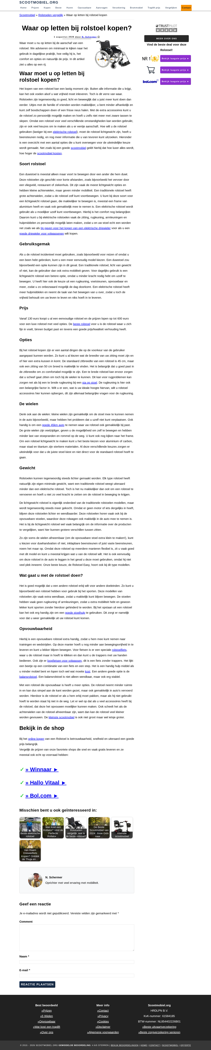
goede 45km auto (53, 425)
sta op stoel (89, 382)
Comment (26, 921)
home (144, 1045)
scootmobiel (78, 147)
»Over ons (46, 1032)
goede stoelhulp (75, 612)
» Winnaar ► (42, 769)
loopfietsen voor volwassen (64, 660)
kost (87, 671)
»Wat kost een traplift (46, 1026)
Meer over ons (166, 38)
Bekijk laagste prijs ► (175, 58)
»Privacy (102, 1016)
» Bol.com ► (42, 796)
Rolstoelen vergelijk (50, 15)
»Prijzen (46, 1010)
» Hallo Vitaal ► (45, 783)
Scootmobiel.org (38, 2)
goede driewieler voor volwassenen (41, 233)
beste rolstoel (81, 324)
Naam (24, 956)
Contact (154, 1045)
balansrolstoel (28, 676)
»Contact (103, 1010)
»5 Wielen (46, 1016)
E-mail (24, 970)
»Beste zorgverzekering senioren (159, 1032)
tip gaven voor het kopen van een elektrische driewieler (76, 228)
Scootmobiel (27, 15)
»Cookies (103, 1021)
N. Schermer (89, 37)
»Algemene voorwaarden (103, 1032)
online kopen (36, 738)
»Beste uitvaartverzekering (159, 1026)
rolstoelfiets (119, 649)
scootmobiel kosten (49, 153)
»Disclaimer (103, 1026)
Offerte (185, 1045)
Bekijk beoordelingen (124, 1045)
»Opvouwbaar (46, 1021)
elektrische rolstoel (65, 131)
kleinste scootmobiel (61, 717)
